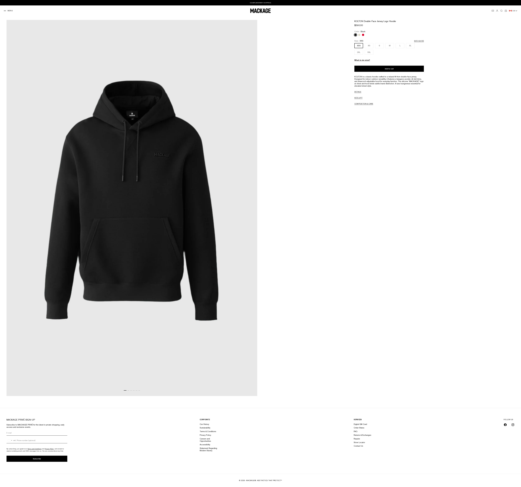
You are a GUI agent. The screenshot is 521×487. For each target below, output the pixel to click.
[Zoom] (251, 390)
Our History (204, 424)
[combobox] (11, 440)
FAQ (355, 431)
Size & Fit (358, 98)
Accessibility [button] (205, 444)
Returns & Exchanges (362, 435)
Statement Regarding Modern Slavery (208, 449)
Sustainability (205, 427)
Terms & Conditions (208, 431)
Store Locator (359, 442)
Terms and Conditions (35, 449)
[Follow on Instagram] (512, 424)
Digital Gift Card (360, 424)
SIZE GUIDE (419, 41)
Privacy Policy (49, 449)
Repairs (357, 438)
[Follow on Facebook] (505, 424)
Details (357, 92)
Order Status (359, 427)
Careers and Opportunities (205, 439)
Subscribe (37, 459)
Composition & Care (363, 104)
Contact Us (358, 446)
